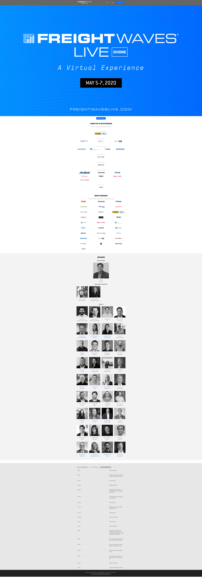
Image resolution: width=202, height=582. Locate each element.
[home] (84, 2)
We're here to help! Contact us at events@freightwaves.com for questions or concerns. (101, 572)
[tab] (82, 467)
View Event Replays (101, 118)
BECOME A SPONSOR (120, 2)
